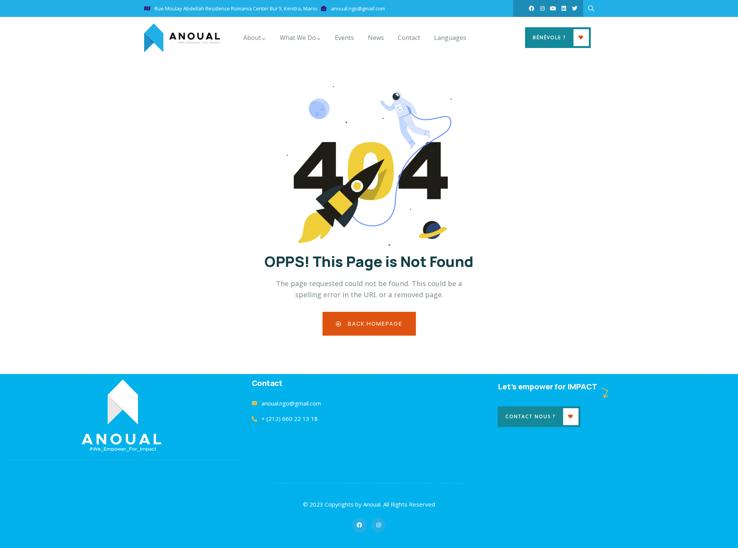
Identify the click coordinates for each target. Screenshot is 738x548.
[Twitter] (574, 8)
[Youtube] (553, 8)
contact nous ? (530, 416)
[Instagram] (542, 8)
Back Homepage (374, 323)
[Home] (182, 37)
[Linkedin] (564, 8)
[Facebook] (531, 8)
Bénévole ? (549, 37)
